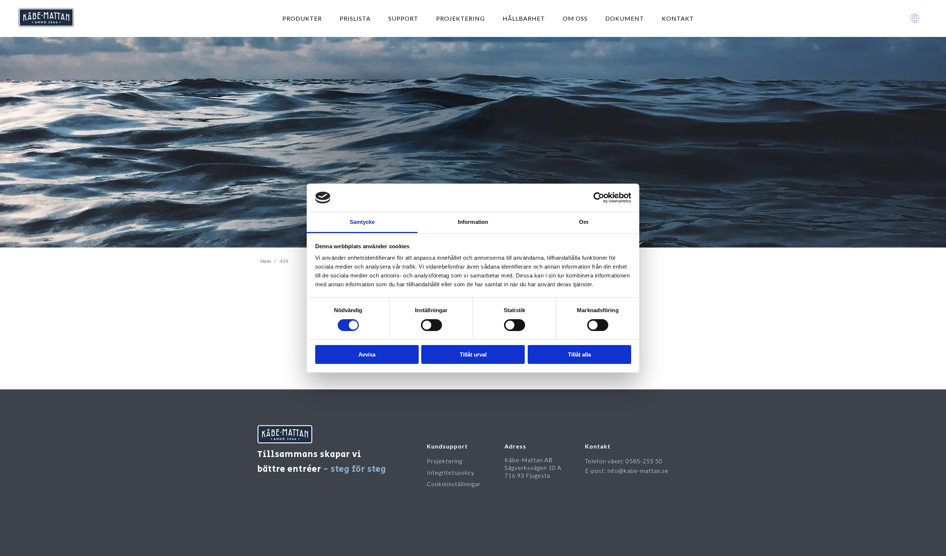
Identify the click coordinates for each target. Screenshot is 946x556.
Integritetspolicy (450, 472)
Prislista (355, 18)
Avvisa (366, 354)
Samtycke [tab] (362, 222)
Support (403, 18)
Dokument (624, 18)
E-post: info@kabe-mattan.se (626, 470)
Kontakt (678, 18)
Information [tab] (473, 222)
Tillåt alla (579, 354)
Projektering (460, 18)
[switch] (431, 325)
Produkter (302, 18)
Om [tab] (583, 222)
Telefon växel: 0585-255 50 (624, 460)
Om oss (575, 18)
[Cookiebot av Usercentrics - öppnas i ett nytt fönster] (598, 197)
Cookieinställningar (454, 483)
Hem (266, 261)
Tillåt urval (473, 354)
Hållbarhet (524, 18)
